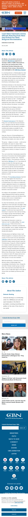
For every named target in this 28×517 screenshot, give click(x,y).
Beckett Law (11, 61)
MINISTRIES (14, 433)
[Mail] (10, 54)
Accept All (14, 514)
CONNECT (14, 442)
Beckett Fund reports (9, 121)
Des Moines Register (15, 177)
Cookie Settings (14, 505)
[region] (14, 505)
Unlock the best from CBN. (11, 318)
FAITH (14, 436)
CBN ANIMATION (14, 451)
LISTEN (14, 454)
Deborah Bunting (8, 43)
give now (18, 13)
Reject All (14, 510)
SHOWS (14, 448)
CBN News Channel (20, 70)
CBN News (11, 161)
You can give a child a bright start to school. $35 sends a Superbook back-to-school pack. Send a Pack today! (13, 5)
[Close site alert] (25, 5)
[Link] (14, 54)
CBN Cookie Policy (19, 502)
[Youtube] (7, 488)
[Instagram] (16, 488)
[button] (24, 13)
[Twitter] (6, 54)
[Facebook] (3, 54)
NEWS (14, 445)
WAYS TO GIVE (14, 439)
